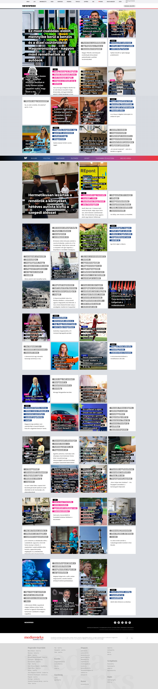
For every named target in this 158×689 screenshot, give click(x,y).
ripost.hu (109, 648)
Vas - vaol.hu (58, 648)
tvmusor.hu (84, 674)
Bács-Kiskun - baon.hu (34, 650)
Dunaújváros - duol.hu (34, 661)
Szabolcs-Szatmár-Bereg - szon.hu (38, 681)
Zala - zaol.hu (58, 652)
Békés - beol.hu (32, 655)
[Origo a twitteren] (119, 622)
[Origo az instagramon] (122, 622)
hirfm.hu (109, 682)
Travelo (78, 1)
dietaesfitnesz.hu (86, 668)
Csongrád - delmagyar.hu (35, 659)
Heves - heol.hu (32, 670)
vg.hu (56, 677)
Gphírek (86, 1)
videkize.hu (84, 672)
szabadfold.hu (58, 664)
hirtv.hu (56, 666)
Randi (101, 1)
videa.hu (109, 668)
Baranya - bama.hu (33, 653)
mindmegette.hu (85, 664)
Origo (28, 1)
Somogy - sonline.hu (34, 679)
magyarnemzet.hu (59, 661)
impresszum (123, 627)
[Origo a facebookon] (115, 622)
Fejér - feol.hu (32, 664)
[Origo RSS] (130, 622)
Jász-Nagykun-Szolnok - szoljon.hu (38, 672)
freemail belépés (129, 6)
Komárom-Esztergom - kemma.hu (37, 674)
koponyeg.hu (111, 666)
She (93, 1)
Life (34, 1)
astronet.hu (84, 650)
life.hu (109, 652)
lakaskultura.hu (85, 655)
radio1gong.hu (111, 680)
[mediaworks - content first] (33, 638)
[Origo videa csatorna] (126, 622)
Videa (52, 1)
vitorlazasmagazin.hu (87, 670)
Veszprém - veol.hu (59, 650)
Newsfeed (60, 1)
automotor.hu (85, 653)
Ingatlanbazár (111, 1)
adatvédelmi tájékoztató (93, 627)
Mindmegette (43, 1)
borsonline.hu (85, 684)
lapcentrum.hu (111, 670)
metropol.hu (110, 650)
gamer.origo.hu (85, 657)
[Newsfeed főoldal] (29, 622)
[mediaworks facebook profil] (127, 638)
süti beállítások (116, 627)
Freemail (69, 1)
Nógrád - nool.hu (33, 677)
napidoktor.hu (85, 661)
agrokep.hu (57, 680)
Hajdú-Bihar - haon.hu (34, 668)
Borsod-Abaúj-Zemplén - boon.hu (37, 657)
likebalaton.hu (85, 659)
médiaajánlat (130, 627)
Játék (120, 1)
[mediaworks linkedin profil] (132, 638)
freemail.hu (110, 664)
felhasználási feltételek (105, 627)
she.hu (109, 654)
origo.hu (56, 668)
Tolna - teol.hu (32, 683)
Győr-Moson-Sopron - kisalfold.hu (37, 666)
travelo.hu (84, 666)
